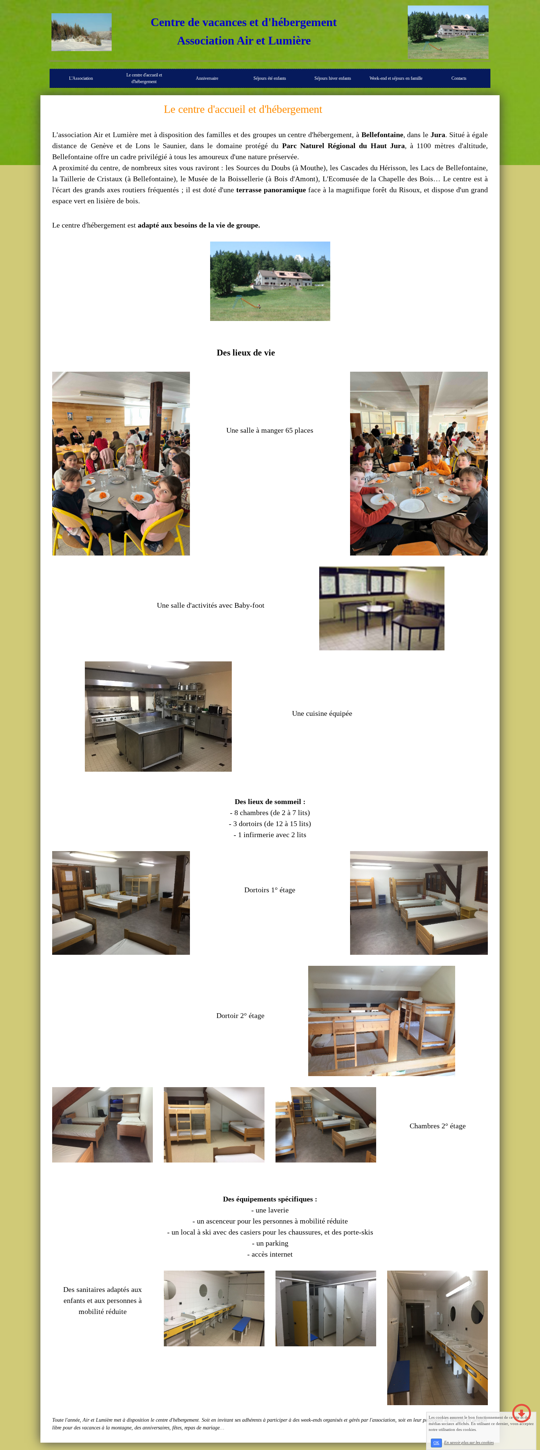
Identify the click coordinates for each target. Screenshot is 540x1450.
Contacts (459, 78)
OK (436, 1443)
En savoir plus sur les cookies (469, 1442)
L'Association (81, 78)
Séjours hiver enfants (332, 78)
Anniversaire (207, 78)
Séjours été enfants (269, 78)
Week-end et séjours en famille (396, 78)
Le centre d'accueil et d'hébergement (144, 78)
